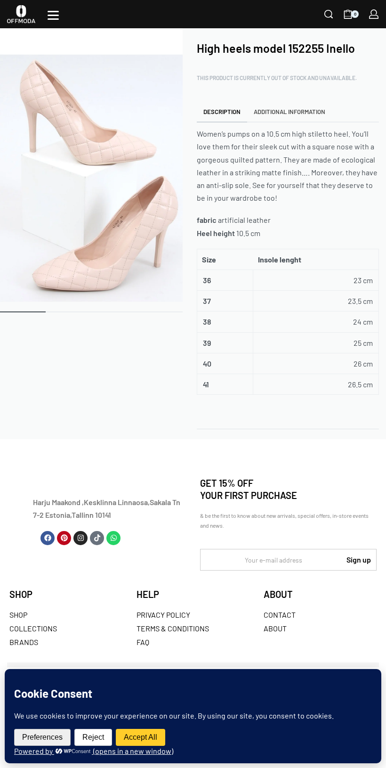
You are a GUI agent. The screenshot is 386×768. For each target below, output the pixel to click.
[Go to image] (23, 311)
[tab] (222, 111)
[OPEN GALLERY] (91, 165)
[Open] (53, 15)
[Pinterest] (64, 538)
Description (222, 111)
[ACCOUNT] (374, 14)
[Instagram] (80, 538)
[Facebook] (47, 538)
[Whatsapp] (113, 538)
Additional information (289, 111)
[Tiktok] (97, 538)
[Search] (328, 14)
